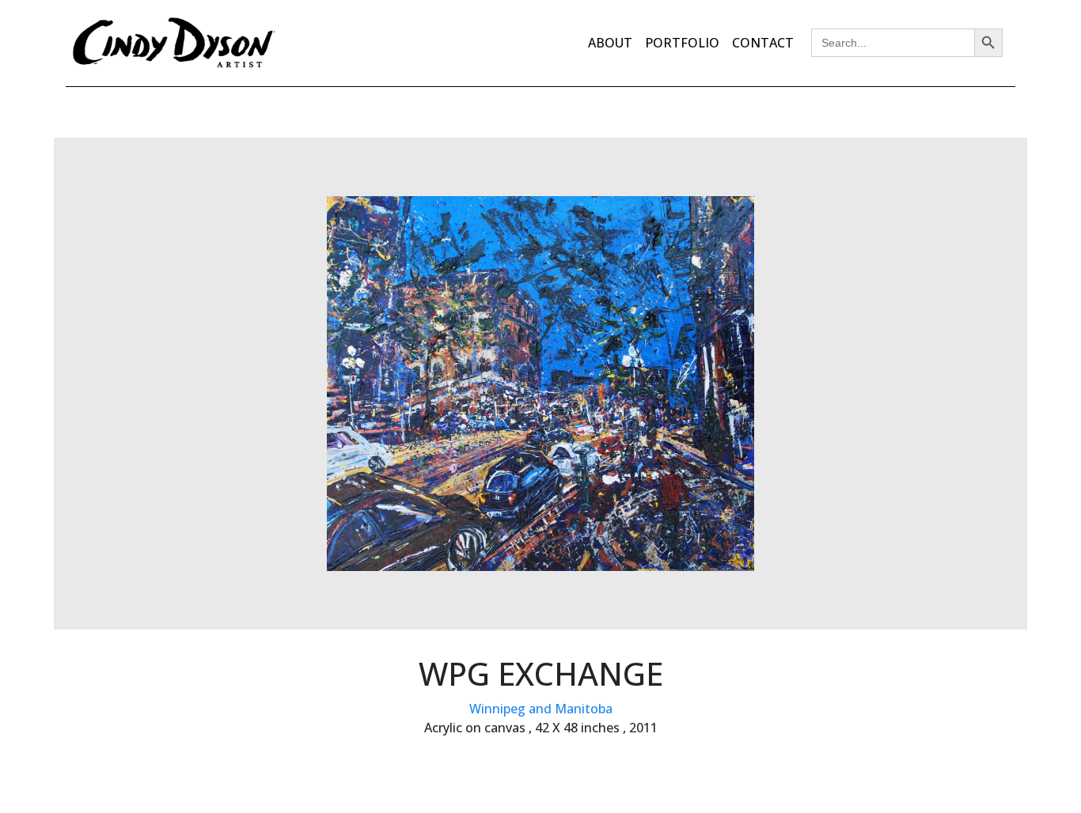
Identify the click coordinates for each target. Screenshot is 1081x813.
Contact (763, 42)
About (610, 42)
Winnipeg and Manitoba (541, 708)
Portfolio (682, 42)
